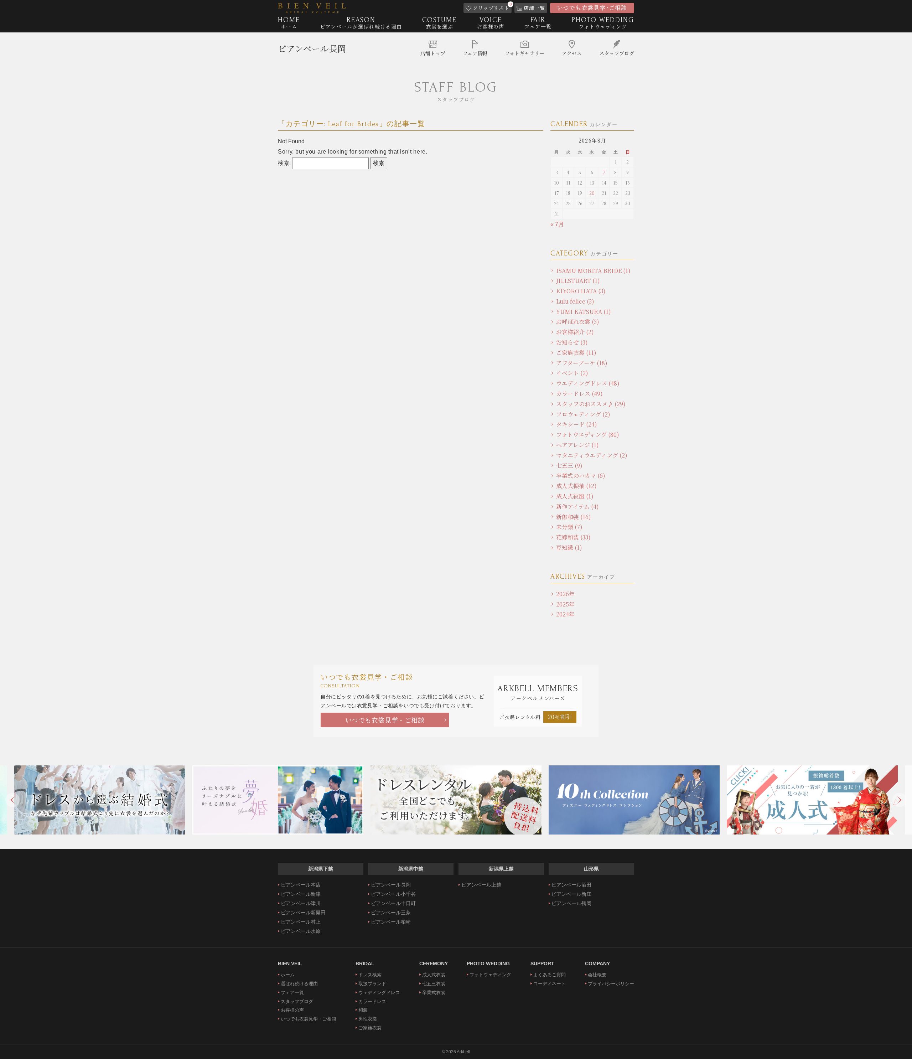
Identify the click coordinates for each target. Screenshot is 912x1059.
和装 (363, 1010)
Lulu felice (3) (575, 301)
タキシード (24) (576, 424)
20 (592, 193)
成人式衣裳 (433, 974)
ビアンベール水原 (301, 931)
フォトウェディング (490, 974)
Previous (12, 800)
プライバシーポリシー (611, 983)
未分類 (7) (569, 527)
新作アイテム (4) (577, 506)
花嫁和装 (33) (573, 537)
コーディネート (549, 983)
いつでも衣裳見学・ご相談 (385, 719)
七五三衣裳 (433, 983)
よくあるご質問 (549, 974)
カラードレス (372, 1001)
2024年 (565, 614)
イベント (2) (572, 373)
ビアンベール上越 (481, 885)
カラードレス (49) (579, 393)
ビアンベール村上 (301, 922)
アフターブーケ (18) (581, 363)
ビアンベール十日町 (393, 903)
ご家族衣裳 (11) (576, 352)
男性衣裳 (367, 1019)
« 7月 (557, 224)
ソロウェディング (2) (583, 414)
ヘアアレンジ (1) (577, 445)
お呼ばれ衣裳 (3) (577, 321)
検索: (284, 163)
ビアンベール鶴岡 (571, 903)
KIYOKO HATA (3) (581, 291)
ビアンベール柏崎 (391, 922)
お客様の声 (292, 1010)
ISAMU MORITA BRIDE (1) (593, 271)
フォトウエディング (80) (587, 434)
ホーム (288, 974)
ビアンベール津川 (301, 903)
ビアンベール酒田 (571, 885)
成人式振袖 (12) (576, 486)
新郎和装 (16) (573, 517)
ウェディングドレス (379, 992)
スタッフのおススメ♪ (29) (591, 404)
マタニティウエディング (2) (591, 455)
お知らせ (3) (572, 342)
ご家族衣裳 (370, 1027)
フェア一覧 (292, 992)
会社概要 (597, 974)
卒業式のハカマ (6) (580, 475)
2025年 (565, 604)
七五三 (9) (569, 465)
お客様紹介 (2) (575, 332)
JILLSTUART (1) (578, 281)
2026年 (565, 594)
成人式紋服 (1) (575, 496)
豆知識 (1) (569, 547)
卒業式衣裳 (433, 992)
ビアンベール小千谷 (393, 894)
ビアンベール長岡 (312, 48)
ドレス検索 (370, 974)
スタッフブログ (297, 1001)
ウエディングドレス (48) (588, 383)
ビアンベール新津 (301, 894)
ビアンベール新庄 (571, 894)
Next (899, 800)
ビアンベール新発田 (303, 912)
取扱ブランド (372, 983)
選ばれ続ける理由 (299, 983)
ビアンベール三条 (391, 912)
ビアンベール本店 (301, 885)
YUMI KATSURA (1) (583, 312)
